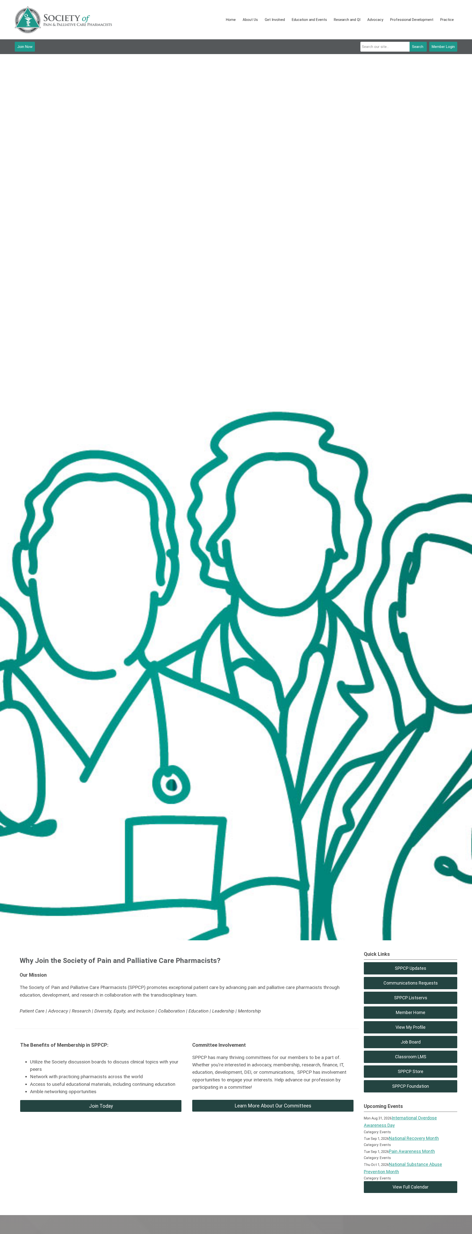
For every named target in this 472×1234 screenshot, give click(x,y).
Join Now (24, 46)
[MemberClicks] (63, 19)
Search (417, 46)
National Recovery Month (414, 1138)
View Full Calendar (410, 1187)
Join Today (101, 1106)
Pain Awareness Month (412, 1151)
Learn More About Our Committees (273, 1106)
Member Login (443, 46)
